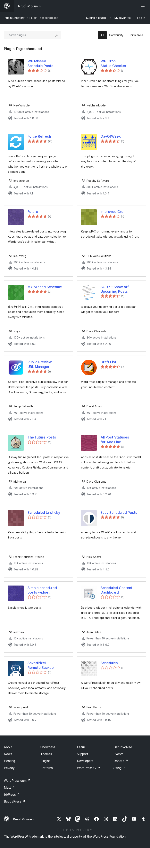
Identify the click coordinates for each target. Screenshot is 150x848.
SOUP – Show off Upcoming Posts (115, 289)
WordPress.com (17, 781)
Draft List (108, 362)
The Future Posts (42, 437)
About (8, 747)
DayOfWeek (111, 136)
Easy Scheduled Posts (119, 512)
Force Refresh (39, 136)
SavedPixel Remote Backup (41, 665)
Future (33, 212)
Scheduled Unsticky (44, 512)
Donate (120, 761)
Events (118, 754)
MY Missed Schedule (45, 287)
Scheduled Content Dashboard (116, 590)
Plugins (45, 761)
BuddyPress (14, 801)
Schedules (109, 663)
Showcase (47, 747)
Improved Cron (113, 212)
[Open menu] (144, 6)
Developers (85, 761)
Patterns (46, 768)
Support (82, 754)
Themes (46, 754)
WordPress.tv (88, 768)
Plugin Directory (14, 17)
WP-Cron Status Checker (113, 63)
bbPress (12, 794)
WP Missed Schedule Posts (40, 63)
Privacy (9, 768)
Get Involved (122, 747)
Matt (9, 787)
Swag (119, 768)
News (8, 754)
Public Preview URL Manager (40, 364)
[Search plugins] (57, 35)
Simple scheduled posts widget (42, 590)
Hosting (9, 761)
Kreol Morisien (23, 819)
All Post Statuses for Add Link (115, 439)
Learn (81, 747)
